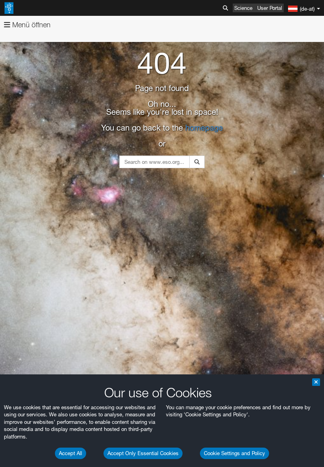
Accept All (70, 453)
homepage (204, 128)
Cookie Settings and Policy (234, 453)
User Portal (269, 8)
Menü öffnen (30, 25)
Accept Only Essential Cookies (143, 453)
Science (243, 8)
